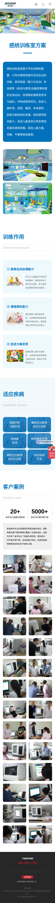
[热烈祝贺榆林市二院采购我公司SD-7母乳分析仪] (40, 626)
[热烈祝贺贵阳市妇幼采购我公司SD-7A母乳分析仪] (14, 709)
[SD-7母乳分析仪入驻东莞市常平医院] (40, 792)
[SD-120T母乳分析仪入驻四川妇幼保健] (14, 771)
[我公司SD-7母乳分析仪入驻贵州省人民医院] (14, 751)
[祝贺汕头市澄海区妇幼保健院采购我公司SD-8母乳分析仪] (14, 834)
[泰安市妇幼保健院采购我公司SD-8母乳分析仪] (40, 730)
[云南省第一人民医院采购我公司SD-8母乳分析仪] (40, 771)
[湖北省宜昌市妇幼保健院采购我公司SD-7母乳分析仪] (14, 688)
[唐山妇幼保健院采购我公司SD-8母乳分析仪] (40, 751)
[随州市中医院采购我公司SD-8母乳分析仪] (40, 647)
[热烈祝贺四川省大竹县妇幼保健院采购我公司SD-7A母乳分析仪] (14, 584)
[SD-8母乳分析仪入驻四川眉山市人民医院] (40, 688)
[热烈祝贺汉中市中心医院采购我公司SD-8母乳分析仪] (14, 605)
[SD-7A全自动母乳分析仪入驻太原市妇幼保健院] (14, 730)
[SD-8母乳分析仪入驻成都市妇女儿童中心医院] (40, 709)
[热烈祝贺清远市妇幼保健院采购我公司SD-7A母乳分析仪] (40, 584)
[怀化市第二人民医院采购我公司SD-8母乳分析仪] (40, 668)
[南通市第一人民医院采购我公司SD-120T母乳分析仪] (40, 563)
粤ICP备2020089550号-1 (26, 897)
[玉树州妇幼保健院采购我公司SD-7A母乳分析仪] (40, 813)
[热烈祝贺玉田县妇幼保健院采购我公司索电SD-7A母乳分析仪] (40, 834)
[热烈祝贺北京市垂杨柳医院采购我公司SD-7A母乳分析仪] (14, 563)
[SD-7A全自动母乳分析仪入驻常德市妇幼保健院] (14, 668)
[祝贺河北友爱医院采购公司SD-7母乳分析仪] (14, 792)
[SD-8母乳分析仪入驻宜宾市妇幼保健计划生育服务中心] (14, 626)
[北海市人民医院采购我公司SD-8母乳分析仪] (14, 813)
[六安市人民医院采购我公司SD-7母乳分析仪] (40, 605)
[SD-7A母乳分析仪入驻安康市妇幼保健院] (14, 647)
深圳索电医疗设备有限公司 (26, 882)
